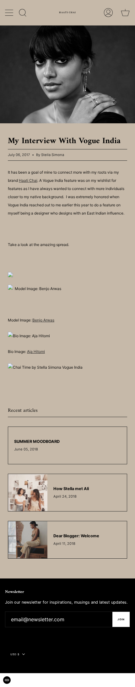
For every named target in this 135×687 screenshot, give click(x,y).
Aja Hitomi (36, 351)
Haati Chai (28, 180)
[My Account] (108, 12)
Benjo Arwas (43, 320)
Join (121, 619)
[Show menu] (9, 12)
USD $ (14, 654)
